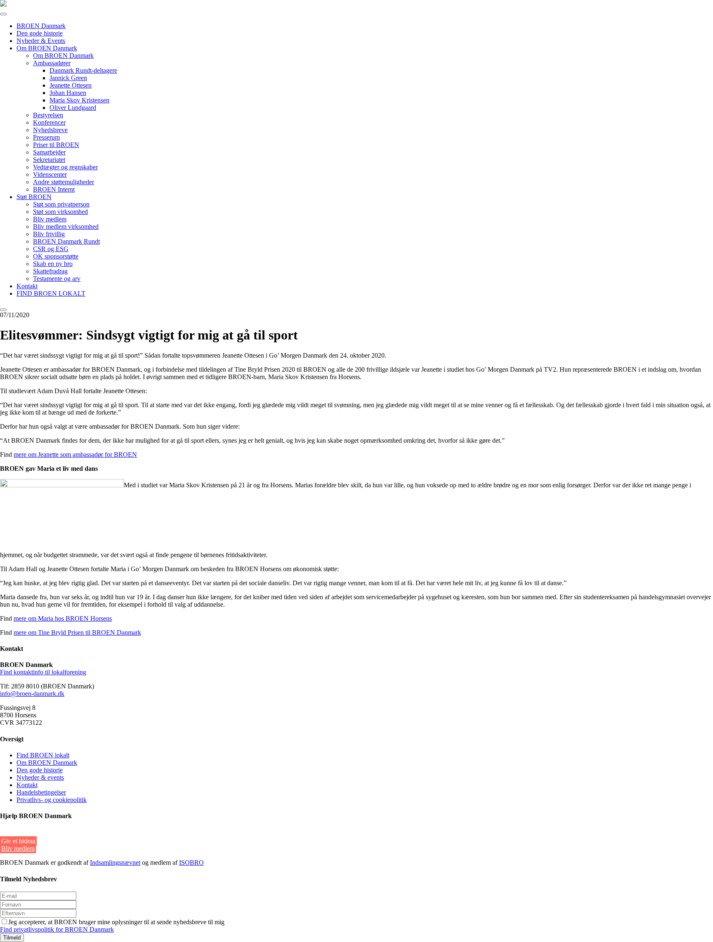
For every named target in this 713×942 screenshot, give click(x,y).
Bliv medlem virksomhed (66, 226)
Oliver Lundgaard (73, 107)
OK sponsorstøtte (55, 256)
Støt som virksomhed (60, 211)
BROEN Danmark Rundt (66, 241)
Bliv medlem (49, 219)
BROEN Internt (54, 189)
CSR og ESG (50, 248)
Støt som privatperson (61, 204)
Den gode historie (40, 33)
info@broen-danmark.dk (32, 693)
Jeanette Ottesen (71, 85)
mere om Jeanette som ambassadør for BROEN (75, 454)
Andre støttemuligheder (63, 181)
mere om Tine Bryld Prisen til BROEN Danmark (77, 632)
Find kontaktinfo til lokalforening (43, 672)
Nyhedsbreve (50, 129)
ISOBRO (191, 862)
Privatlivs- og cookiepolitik (52, 799)
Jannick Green (68, 77)
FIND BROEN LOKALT (51, 293)
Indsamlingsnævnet (115, 862)
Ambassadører (52, 62)
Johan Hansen (68, 92)
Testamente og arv (56, 278)
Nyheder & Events (41, 40)
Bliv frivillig (49, 233)
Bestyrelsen (48, 115)
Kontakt (27, 285)
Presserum (46, 137)
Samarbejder (49, 152)
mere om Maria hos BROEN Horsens (63, 618)
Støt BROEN (34, 196)
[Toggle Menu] (3, 14)
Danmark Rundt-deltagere (83, 70)
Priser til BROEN (56, 144)
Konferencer (49, 122)
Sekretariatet (49, 159)
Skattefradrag (50, 271)
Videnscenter (50, 174)
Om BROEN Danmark (47, 48)
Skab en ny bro (53, 263)
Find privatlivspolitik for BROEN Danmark (57, 929)
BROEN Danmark (41, 25)
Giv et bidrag (18, 841)
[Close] (3, 309)
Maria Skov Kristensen (79, 100)
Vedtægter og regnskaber (65, 167)
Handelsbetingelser (41, 792)
